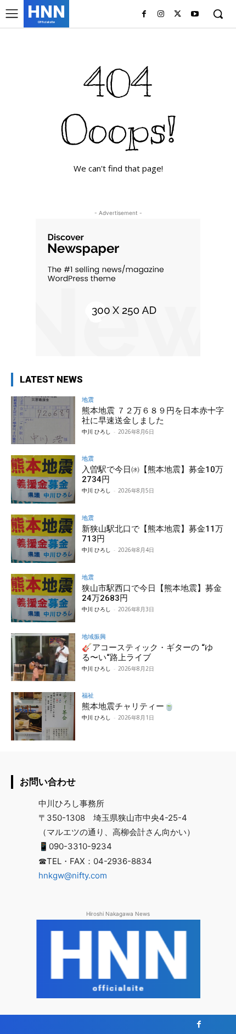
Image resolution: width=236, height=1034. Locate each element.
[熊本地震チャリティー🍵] (43, 716)
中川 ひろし (96, 431)
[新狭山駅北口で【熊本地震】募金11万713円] (43, 539)
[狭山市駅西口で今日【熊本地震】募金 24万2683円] (43, 598)
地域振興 (94, 636)
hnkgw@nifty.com (72, 875)
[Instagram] (161, 14)
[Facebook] (144, 14)
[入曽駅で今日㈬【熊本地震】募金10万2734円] (43, 479)
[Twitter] (177, 14)
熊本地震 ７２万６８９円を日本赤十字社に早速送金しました (153, 415)
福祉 (88, 695)
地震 (88, 399)
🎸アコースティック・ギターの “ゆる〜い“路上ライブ (147, 652)
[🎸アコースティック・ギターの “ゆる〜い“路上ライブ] (43, 657)
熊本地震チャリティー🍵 (128, 706)
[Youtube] (194, 14)
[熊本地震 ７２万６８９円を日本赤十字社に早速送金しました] (43, 420)
